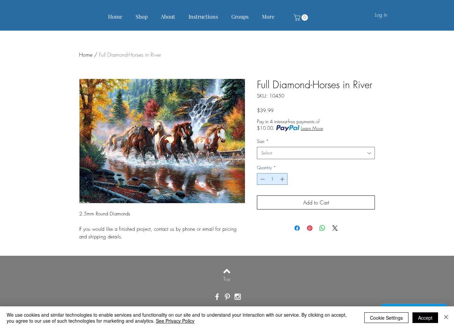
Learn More (312, 128)
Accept (425, 317)
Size (263, 141)
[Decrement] (262, 179)
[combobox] (316, 153)
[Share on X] (335, 228)
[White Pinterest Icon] (227, 296)
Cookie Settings (386, 317)
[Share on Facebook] (297, 228)
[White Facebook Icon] (217, 296)
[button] (301, 17)
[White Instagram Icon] (237, 296)
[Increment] (283, 179)
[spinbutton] (272, 179)
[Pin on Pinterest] (310, 228)
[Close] (446, 318)
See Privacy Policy (175, 320)
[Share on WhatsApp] (322, 228)
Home (85, 54)
